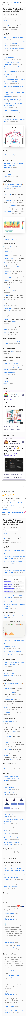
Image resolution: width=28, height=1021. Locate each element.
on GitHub (20, 507)
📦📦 (13, 184)
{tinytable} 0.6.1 (8, 726)
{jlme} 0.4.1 (7, 295)
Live (15, 2)
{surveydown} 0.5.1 (9, 258)
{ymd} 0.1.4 (7, 313)
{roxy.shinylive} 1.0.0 (9, 692)
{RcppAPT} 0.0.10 (8, 265)
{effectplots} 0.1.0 (8, 712)
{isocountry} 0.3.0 (8, 276)
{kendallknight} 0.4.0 (9, 699)
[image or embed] (9, 913)
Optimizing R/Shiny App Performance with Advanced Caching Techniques (14, 105)
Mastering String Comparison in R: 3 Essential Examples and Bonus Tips (13, 88)
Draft (3, 4)
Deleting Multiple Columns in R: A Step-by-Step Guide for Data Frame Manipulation (14, 94)
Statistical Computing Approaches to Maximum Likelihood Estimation (13, 165)
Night (11, 4)
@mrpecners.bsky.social (11, 993)
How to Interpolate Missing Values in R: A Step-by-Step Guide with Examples (14, 43)
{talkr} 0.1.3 (7, 707)
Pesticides (6, 77)
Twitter (15, 502)
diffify (5, 262)
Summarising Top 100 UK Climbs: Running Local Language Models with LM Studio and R (13, 653)
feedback (5, 509)
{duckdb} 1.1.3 (8, 742)
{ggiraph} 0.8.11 (8, 736)
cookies (13, 505)
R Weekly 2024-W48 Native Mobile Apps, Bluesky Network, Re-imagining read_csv (13, 522)
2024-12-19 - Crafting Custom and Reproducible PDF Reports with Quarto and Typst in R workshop (14, 870)
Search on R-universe (10, 246)
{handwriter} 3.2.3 (8, 308)
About (21, 2)
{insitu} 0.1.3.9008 (8, 239)
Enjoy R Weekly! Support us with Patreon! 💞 (14, 512)
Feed (18, 2)
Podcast (11, 2)
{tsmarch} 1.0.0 (8, 688)
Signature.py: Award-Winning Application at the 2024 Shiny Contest (11, 778)
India (5, 830)
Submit (7, 4)
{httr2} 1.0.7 (7, 302)
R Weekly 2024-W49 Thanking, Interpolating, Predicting (13, 10)
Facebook (10, 502)
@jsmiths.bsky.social (10, 1011)
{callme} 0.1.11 (8, 280)
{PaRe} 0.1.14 (7, 194)
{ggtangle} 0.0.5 (8, 271)
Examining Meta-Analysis (10, 71)
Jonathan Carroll (7, 26)
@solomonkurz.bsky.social (12, 975)
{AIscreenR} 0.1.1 (8, 326)
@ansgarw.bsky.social (10, 918)
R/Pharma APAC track (9, 874)
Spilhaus (6, 74)
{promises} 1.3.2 (8, 287)
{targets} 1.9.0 (7, 755)
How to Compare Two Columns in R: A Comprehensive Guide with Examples (13, 837)
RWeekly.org (5, 2)
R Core (12, 351)
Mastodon (20, 502)
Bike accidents (8, 833)
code (5, 617)
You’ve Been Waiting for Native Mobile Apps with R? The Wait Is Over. (14, 552)
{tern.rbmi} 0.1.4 (8, 200)
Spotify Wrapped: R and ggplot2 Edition (14, 615)
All (24, 2)
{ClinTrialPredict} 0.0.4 (10, 205)
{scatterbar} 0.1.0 (8, 211)
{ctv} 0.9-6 (6, 332)
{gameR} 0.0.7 (7, 319)
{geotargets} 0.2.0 (8, 255)
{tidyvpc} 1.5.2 (7, 749)
